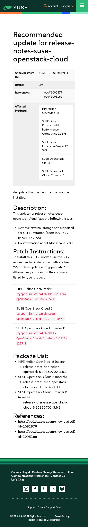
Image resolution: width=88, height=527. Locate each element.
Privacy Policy (35, 520)
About (72, 472)
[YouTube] (26, 489)
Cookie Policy (53, 520)
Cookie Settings (62, 516)
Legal (26, 472)
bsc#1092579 (53, 92)
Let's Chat (17, 479)
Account (53, 6)
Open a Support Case (49, 507)
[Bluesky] (62, 489)
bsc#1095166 (53, 96)
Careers (16, 472)
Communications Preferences (30, 476)
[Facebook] (35, 489)
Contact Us (58, 476)
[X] (44, 489)
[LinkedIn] (53, 489)
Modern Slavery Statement (48, 472)
